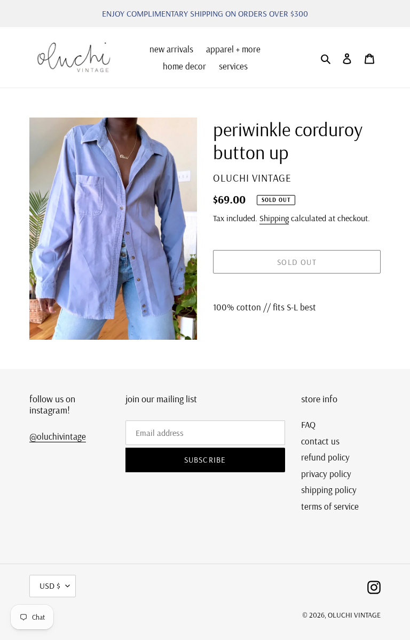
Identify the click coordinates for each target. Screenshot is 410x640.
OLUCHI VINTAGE (354, 615)
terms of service (330, 506)
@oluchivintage (57, 436)
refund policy (325, 457)
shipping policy (329, 489)
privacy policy (326, 473)
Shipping (274, 218)
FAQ (308, 424)
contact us (320, 441)
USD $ (50, 585)
